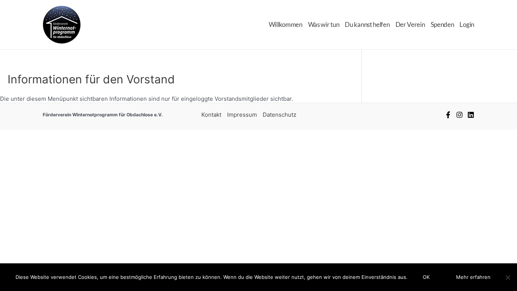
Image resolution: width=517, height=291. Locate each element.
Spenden (442, 24)
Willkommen (285, 24)
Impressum (242, 114)
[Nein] (507, 277)
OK (426, 277)
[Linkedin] (470, 114)
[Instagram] (459, 114)
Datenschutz (279, 114)
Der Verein (410, 24)
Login (466, 24)
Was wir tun (323, 24)
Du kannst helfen (367, 24)
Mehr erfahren (473, 277)
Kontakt (211, 114)
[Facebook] (448, 114)
